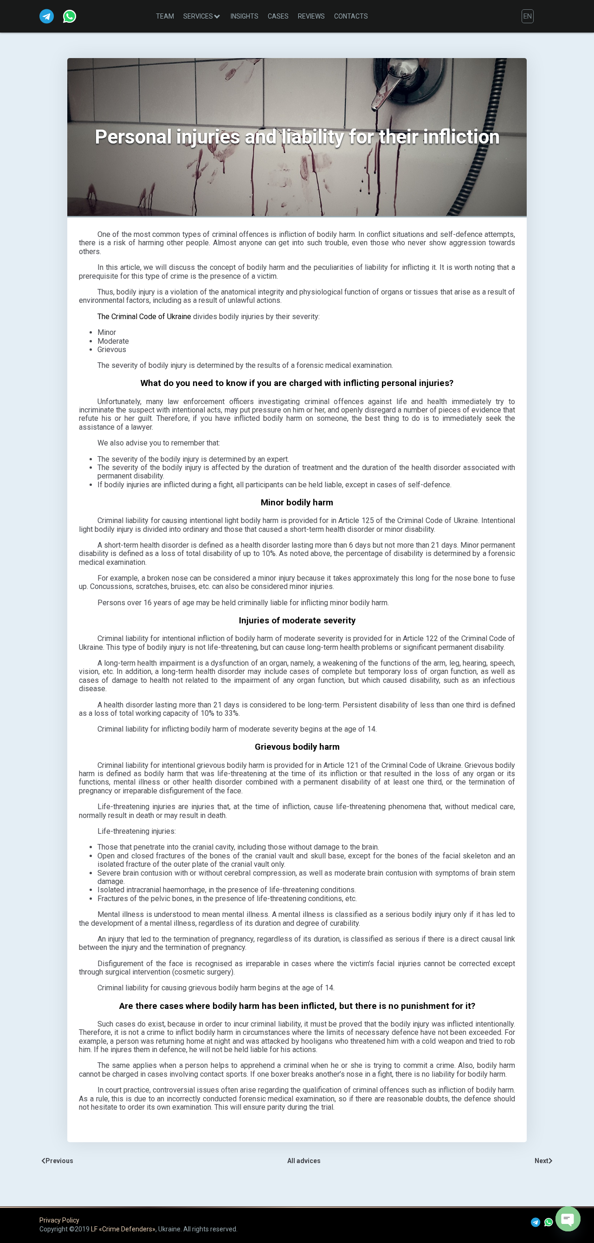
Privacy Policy (59, 1220)
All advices (304, 1160)
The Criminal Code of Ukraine (144, 316)
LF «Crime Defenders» (123, 1229)
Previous (59, 1160)
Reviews (311, 16)
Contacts (351, 16)
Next (542, 1160)
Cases (278, 16)
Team (165, 16)
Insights (244, 16)
